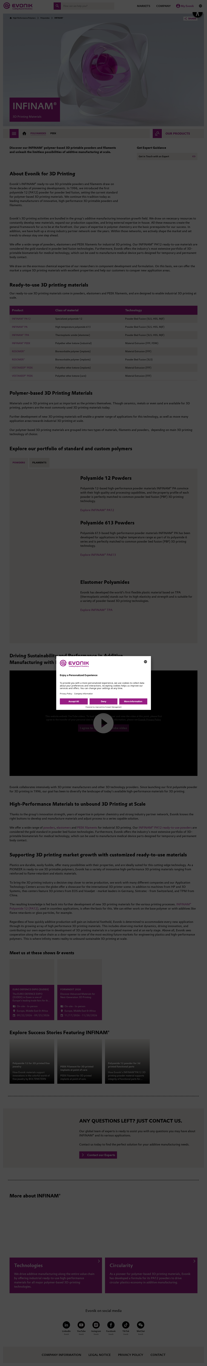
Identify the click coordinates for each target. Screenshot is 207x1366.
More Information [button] (133, 701)
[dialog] (103, 683)
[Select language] (145, 662)
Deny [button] (103, 701)
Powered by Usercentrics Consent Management (104, 707)
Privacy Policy (66, 694)
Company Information (83, 694)
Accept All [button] (73, 701)
